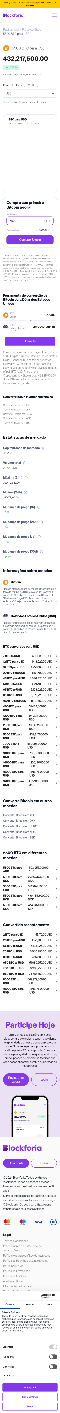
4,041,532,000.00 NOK (26, 898)
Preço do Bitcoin (32, 29)
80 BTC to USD (12, 957)
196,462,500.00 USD (25, 727)
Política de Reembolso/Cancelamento (25, 1260)
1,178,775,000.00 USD (26, 774)
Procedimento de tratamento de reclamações (22, 1248)
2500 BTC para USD (12, 727)
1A (31, 124)
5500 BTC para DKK (12, 879)
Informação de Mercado (17, 1286)
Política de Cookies (14, 1276)
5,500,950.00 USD (27, 951)
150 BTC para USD (14, 701)
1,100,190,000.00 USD (26, 764)
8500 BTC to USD (11, 981)
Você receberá (13, 230)
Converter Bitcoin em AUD (16, 405)
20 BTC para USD (14, 673)
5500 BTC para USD (12, 736)
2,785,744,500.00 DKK (26, 879)
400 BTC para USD (12, 708)
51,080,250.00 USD (27, 962)
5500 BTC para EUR (12, 888)
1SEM (21, 124)
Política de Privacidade (16, 1271)
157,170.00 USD (27, 934)
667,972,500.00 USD (24, 981)
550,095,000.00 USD (25, 746)
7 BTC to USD (11, 656)
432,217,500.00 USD (25, 736)
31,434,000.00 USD (24, 708)
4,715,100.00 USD (27, 684)
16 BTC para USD (13, 667)
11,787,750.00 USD (27, 701)
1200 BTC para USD (12, 718)
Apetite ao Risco (13, 1281)
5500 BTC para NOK (12, 898)
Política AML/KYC (13, 1265)
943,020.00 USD (27, 661)
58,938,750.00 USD (27, 968)
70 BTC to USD (12, 951)
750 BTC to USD (13, 968)
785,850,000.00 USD (26, 755)
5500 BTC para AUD (12, 870)
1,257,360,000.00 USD (26, 783)
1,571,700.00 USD (27, 673)
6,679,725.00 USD (27, 695)
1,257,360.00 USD (27, 667)
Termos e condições (15, 1241)
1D (15, 124)
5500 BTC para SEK (12, 907)
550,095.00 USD (27, 656)
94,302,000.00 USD (25, 718)
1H (10, 124)
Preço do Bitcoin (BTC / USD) (20, 85)
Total (37, 124)
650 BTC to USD (13, 962)
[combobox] (30, 93)
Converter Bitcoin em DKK (16, 409)
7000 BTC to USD (11, 746)
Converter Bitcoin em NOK (17, 418)
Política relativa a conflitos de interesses (26, 1255)
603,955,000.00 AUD (25, 870)
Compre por (11, 214)
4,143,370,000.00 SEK (26, 907)
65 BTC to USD (12, 689)
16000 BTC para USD (13, 783)
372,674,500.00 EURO (25, 888)
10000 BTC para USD (13, 755)
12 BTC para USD (13, 661)
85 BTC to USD (12, 695)
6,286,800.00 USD (27, 957)
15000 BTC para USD (13, 774)
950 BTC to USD (13, 974)
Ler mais (30, 6)
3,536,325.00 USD (27, 678)
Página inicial (11, 29)
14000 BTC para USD (13, 764)
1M (27, 124)
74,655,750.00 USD (27, 974)
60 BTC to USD (12, 684)
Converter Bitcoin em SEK (16, 422)
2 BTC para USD (13, 934)
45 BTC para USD (14, 678)
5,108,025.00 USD (27, 689)
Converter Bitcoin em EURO (17, 413)
